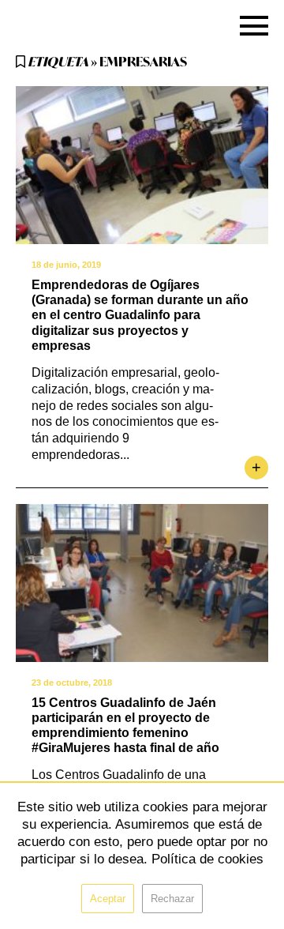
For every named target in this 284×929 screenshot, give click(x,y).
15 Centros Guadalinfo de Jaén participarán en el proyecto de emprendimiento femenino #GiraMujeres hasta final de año (125, 725)
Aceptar (107, 899)
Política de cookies (207, 859)
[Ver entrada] (142, 165)
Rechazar (172, 899)
